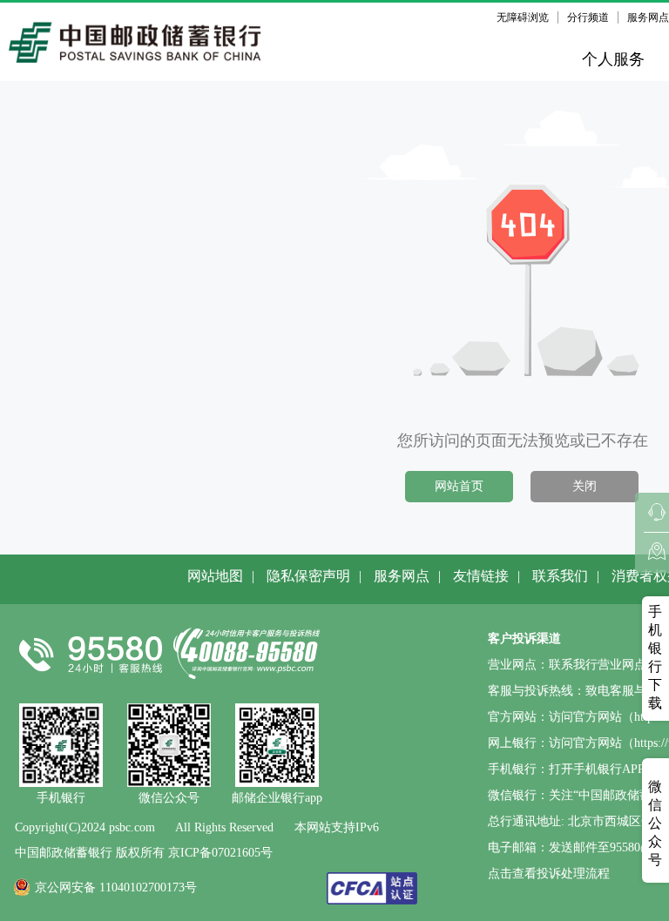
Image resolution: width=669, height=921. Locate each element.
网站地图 (215, 575)
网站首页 (459, 486)
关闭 (584, 486)
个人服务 (613, 59)
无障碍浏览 (523, 17)
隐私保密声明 (308, 575)
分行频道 (588, 17)
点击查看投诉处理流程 (549, 873)
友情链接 (481, 575)
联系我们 (560, 575)
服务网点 (401, 575)
